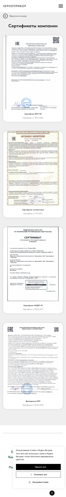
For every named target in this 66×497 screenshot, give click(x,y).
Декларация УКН (33, 401)
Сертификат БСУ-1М (33, 114)
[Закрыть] (52, 493)
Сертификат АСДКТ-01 (33, 305)
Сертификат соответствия (33, 210)
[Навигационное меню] (61, 6)
